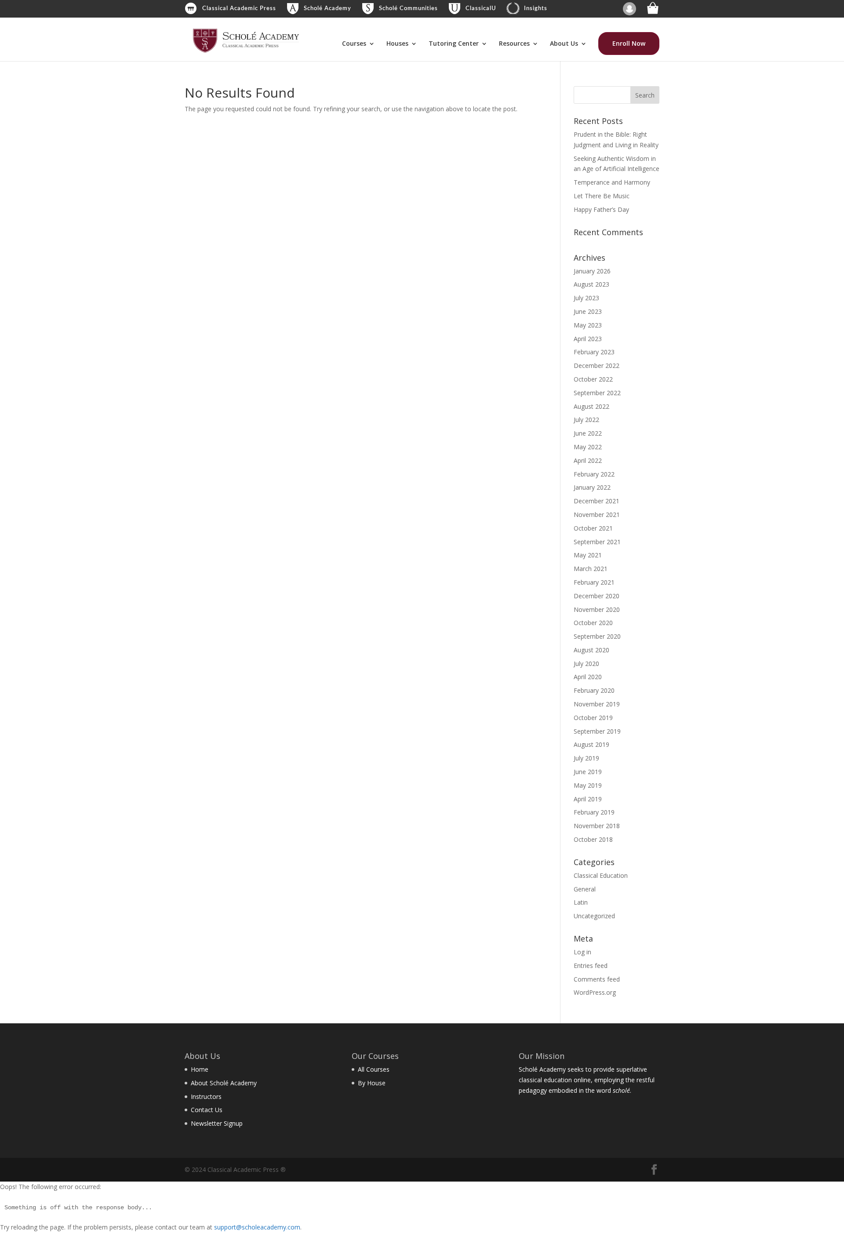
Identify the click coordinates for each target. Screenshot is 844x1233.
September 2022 (597, 393)
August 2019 (591, 744)
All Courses (373, 1069)
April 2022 (588, 460)
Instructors (206, 1096)
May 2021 (588, 555)
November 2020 (597, 609)
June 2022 (588, 433)
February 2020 (594, 690)
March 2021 (591, 568)
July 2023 (586, 298)
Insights (535, 8)
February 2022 (594, 474)
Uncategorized (594, 916)
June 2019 (588, 771)
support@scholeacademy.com (257, 1227)
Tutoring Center (454, 43)
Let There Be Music (601, 196)
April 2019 (588, 799)
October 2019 (593, 717)
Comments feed (597, 979)
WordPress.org (595, 992)
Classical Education (601, 875)
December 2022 (596, 365)
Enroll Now (628, 43)
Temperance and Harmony (612, 182)
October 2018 (593, 839)
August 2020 (591, 650)
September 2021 (597, 542)
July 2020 (586, 663)
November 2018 (597, 826)
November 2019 (597, 704)
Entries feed (591, 965)
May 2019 (588, 785)
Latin (581, 902)
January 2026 (592, 271)
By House (372, 1083)
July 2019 (586, 758)
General (585, 889)
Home (199, 1069)
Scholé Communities (408, 8)
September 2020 (597, 636)
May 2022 (588, 447)
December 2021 (596, 501)
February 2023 (594, 352)
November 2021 (597, 514)
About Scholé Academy (224, 1083)
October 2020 (593, 622)
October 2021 (593, 528)
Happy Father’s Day (601, 209)
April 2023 (588, 339)
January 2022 (592, 487)
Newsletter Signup (217, 1123)
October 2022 (593, 379)
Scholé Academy (327, 8)
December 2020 (596, 596)
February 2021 (594, 582)
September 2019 (597, 731)
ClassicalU (481, 8)
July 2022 (586, 419)
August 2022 (591, 406)
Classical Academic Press (239, 8)
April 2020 (588, 677)
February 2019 (594, 812)
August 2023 (591, 284)
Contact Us (206, 1110)
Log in (582, 952)
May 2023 (588, 325)
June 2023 (588, 311)
